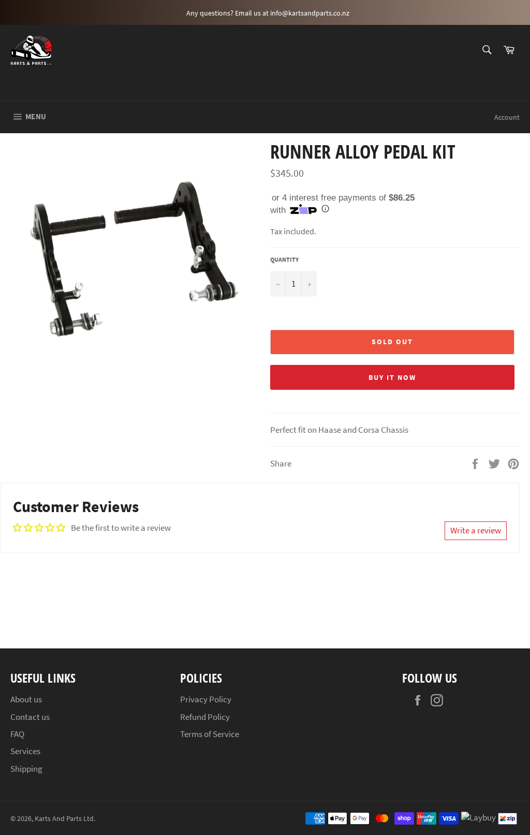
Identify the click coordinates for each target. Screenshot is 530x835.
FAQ (17, 734)
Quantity (284, 259)
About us (26, 699)
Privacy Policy (205, 699)
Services (25, 751)
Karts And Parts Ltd (64, 818)
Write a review (475, 530)
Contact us (30, 717)
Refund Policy (205, 717)
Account (507, 117)
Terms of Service (209, 734)
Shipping (26, 768)
